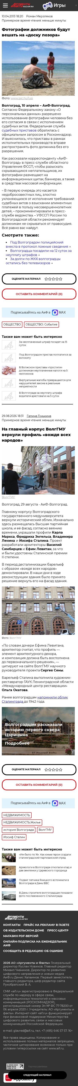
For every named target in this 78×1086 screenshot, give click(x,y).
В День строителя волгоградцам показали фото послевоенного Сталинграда (45, 894)
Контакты (11, 925)
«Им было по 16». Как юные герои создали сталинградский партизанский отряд (45, 856)
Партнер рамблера (37, 1066)
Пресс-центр (57, 930)
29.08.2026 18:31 (13, 416)
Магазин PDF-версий (20, 936)
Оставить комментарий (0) (39, 294)
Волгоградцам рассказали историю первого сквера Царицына (33, 729)
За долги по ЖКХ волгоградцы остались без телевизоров (33, 261)
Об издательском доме (23, 930)
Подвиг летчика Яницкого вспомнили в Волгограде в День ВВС (44, 882)
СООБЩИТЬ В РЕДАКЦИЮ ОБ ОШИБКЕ (33, 951)
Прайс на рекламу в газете (46, 925)
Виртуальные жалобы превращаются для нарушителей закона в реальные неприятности (45, 383)
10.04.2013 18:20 (12, 16)
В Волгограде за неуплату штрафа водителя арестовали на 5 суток (40, 394)
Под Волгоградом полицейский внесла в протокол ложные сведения (37, 244)
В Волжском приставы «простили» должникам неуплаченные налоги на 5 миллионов (43, 370)
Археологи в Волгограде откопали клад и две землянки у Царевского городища (45, 869)
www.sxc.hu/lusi (22, 98)
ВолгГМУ (8, 497)
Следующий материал (37, 1075)
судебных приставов (19, 130)
